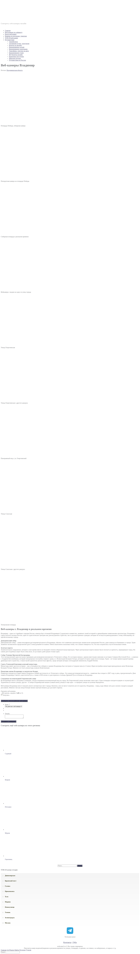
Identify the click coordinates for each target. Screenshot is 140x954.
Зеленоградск (10, 917)
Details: (7, 714)
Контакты (67, 942)
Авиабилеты (13, 42)
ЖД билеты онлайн (16, 55)
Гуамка (7, 886)
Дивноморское (10, 875)
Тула (6, 896)
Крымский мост (10, 881)
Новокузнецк (9, 907)
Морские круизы (15, 58)
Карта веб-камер (10, 34)
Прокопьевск (9, 891)
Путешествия (9, 40)
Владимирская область (15, 70)
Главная (7, 30)
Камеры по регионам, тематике (16, 36)
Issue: (7, 704)
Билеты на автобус (15, 45)
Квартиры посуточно (16, 56)
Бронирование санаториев (18, 49)
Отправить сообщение (8, 721)
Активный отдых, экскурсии (19, 43)
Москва (7, 923)
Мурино (8, 902)
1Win (74, 942)
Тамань (7, 912)
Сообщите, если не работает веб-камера (14, 701)
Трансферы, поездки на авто (19, 51)
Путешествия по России (17, 60)
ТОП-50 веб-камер (11, 38)
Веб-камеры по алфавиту (13, 32)
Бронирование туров (16, 53)
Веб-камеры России (29, 12)
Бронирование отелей (16, 47)
